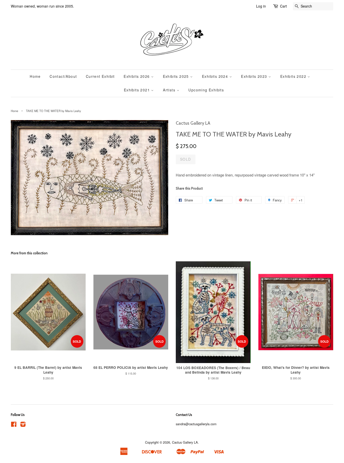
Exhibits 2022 (294, 76)
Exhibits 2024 (215, 76)
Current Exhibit (100, 76)
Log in (261, 6)
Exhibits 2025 (176, 76)
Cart (283, 6)
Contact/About (63, 76)
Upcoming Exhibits (206, 89)
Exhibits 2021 (137, 89)
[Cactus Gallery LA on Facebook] (14, 425)
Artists (170, 89)
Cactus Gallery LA (185, 442)
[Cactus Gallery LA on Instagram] (23, 425)
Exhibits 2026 (137, 76)
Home (35, 76)
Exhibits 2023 (254, 76)
